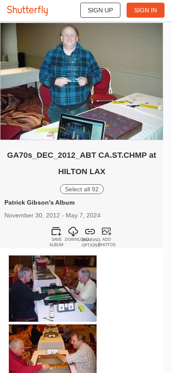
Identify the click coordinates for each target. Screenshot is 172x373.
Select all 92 (82, 189)
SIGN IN (145, 10)
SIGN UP (100, 10)
